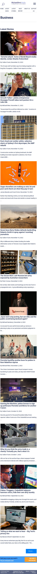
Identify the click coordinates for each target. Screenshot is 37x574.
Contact (32, 571)
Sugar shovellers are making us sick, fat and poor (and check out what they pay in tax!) (17, 188)
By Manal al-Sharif (6, 537)
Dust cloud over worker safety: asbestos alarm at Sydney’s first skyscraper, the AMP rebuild (17, 143)
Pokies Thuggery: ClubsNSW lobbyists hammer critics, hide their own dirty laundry (17, 491)
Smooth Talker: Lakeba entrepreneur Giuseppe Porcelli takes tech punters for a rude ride (16, 100)
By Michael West (5, 105)
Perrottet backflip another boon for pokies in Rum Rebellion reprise (17, 361)
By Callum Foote (5, 62)
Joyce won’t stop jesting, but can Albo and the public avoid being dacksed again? (18, 318)
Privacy (34, 572)
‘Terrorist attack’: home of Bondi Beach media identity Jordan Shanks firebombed (18, 58)
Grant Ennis (16, 192)
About (27, 571)
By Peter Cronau (5, 281)
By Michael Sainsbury (6, 322)
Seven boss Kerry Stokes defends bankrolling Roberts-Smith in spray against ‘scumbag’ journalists (18, 232)
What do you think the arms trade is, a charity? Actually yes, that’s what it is (15, 450)
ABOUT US (27, 8)
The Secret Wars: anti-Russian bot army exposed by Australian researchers (16, 277)
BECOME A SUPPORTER (32, 559)
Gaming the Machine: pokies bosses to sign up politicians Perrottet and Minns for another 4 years (18, 406)
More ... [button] (31, 551)
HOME (2, 8)
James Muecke (5, 192)
